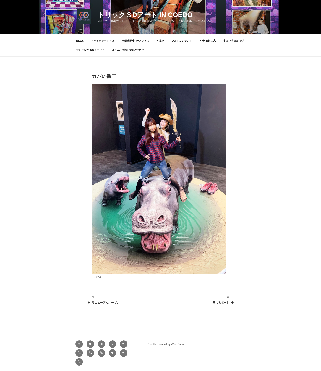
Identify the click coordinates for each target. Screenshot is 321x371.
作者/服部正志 (208, 40)
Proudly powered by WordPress (165, 344)
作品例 (160, 40)
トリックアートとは (102, 40)
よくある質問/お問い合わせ (128, 49)
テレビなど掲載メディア (90, 49)
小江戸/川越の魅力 (234, 40)
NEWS (80, 40)
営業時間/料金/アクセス (135, 40)
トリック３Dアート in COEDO (145, 15)
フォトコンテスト (181, 40)
